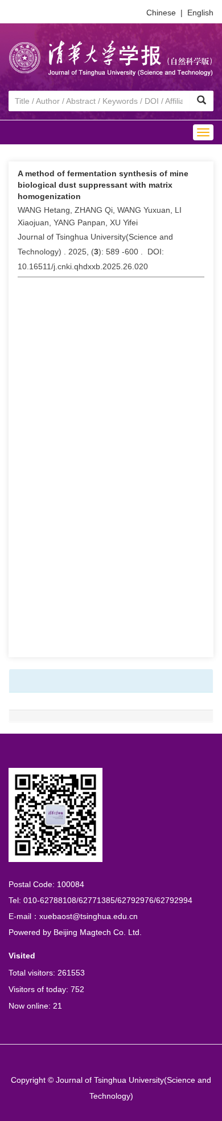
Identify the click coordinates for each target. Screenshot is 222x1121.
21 (57, 1005)
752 (77, 989)
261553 (71, 972)
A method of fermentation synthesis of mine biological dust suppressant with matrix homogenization (103, 185)
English (200, 12)
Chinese (161, 12)
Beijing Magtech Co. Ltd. (98, 932)
